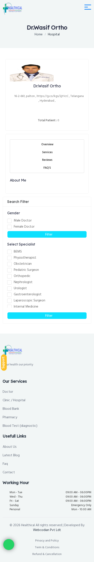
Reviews (47, 160)
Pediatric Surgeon (26, 270)
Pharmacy (10, 417)
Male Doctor (23, 221)
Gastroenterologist (28, 294)
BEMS (18, 252)
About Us (10, 446)
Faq (5, 463)
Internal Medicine (26, 307)
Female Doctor (24, 227)
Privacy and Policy (47, 540)
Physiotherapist (25, 258)
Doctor (8, 391)
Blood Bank (11, 408)
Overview (47, 144)
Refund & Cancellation (47, 554)
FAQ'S (47, 168)
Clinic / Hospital (14, 400)
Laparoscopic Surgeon (29, 301)
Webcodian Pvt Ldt (47, 530)
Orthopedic (22, 276)
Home (39, 34)
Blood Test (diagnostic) (20, 425)
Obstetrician (23, 264)
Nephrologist (23, 282)
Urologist (20, 288)
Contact (9, 472)
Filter (48, 234)
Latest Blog (11, 455)
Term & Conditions (47, 547)
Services (47, 152)
